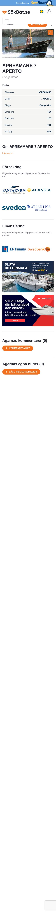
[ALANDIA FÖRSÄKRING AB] (39, 189)
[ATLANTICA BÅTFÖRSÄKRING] (39, 207)
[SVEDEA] (14, 207)
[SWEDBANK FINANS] (39, 249)
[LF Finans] (14, 249)
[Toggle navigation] (6, 21)
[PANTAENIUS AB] (14, 189)
